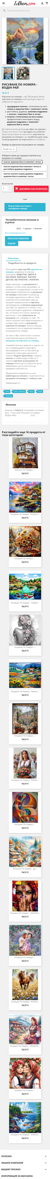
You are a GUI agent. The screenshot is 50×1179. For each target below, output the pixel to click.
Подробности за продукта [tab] (22, 263)
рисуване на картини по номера (22, 340)
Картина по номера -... (25, 470)
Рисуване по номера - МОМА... (25, 780)
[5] (15, 228)
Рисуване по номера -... (25, 558)
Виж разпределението (15, 233)
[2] (8, 228)
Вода (40, 391)
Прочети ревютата (18, 238)
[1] (6, 228)
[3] (10, 228)
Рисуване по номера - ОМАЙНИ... (25, 913)
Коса (7, 391)
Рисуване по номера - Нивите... (25, 691)
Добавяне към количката (31, 188)
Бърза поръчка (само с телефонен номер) (20, 207)
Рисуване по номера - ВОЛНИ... (25, 1001)
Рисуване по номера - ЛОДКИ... (25, 603)
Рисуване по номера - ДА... (25, 868)
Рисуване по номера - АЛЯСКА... (25, 1134)
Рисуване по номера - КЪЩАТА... (25, 514)
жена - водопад (19, 391)
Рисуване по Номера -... (25, 824)
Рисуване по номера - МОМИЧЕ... (25, 1046)
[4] (13, 228)
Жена (31, 391)
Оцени (11, 243)
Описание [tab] (13, 258)
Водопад (9, 396)
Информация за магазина (17, 1176)
